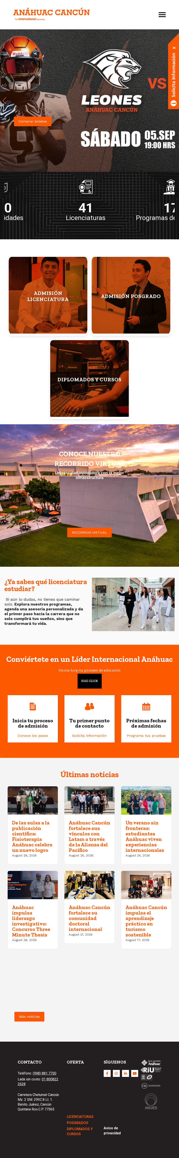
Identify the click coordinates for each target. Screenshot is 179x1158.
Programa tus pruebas (146, 736)
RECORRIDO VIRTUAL (89, 532)
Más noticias (29, 1016)
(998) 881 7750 (44, 1073)
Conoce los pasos (33, 736)
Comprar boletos (33, 121)
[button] (4, 100)
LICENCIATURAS (80, 1117)
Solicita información (89, 736)
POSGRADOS (77, 1123)
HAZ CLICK (89, 681)
